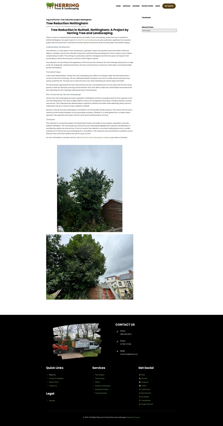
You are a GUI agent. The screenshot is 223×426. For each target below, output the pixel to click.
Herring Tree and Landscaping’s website (94, 137)
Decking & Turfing (101, 389)
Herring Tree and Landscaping (86, 40)
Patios (97, 382)
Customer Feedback (56, 378)
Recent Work (53, 382)
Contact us (53, 386)
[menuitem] (118, 6)
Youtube (144, 378)
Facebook (144, 382)
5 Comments (57, 26)
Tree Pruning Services (66, 26)
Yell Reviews (145, 389)
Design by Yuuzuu (133, 417)
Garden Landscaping (102, 386)
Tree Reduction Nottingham (67, 23)
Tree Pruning (99, 378)
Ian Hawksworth (82, 26)
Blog (143, 375)
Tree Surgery (74, 26)
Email (122, 351)
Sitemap (52, 401)
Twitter (143, 386)
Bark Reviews (146, 393)
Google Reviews (147, 404)
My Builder (145, 397)
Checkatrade (146, 400)
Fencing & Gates (101, 393)
